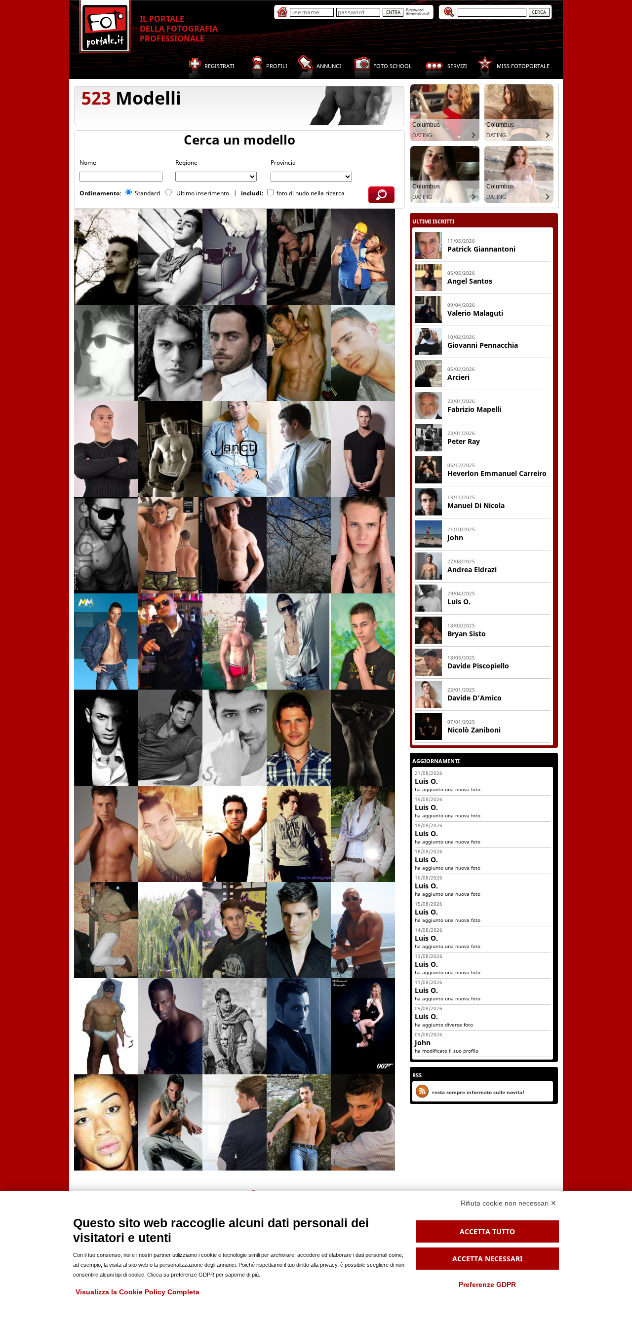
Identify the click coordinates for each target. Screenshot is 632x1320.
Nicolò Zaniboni (474, 729)
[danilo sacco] (299, 449)
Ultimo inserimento (203, 193)
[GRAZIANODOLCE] (299, 1026)
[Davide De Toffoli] (170, 257)
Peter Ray (463, 441)
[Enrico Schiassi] (106, 257)
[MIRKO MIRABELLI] (106, 641)
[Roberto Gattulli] (234, 545)
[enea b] (234, 353)
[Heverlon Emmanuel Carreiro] (428, 481)
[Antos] (299, 545)
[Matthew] (299, 738)
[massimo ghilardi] (299, 1122)
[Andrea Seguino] (170, 834)
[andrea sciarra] (106, 1026)
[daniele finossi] (106, 930)
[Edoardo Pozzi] (170, 1122)
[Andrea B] (170, 449)
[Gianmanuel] (363, 641)
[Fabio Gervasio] (170, 353)
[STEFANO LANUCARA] (234, 449)
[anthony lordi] (299, 257)
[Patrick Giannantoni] (428, 257)
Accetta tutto (487, 1231)
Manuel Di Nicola (476, 505)
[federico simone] (170, 738)
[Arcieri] (428, 385)
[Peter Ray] (428, 449)
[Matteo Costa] (234, 641)
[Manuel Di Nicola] (428, 513)
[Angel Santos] (428, 289)
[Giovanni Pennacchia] (428, 353)
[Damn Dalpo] (234, 257)
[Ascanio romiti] (299, 353)
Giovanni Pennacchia (482, 345)
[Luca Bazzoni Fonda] (299, 930)
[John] (428, 545)
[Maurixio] (363, 930)
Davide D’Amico (474, 697)
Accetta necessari (487, 1258)
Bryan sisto (466, 633)
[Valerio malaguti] (428, 321)
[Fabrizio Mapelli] (428, 417)
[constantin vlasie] (106, 834)
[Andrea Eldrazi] (428, 577)
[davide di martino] (363, 1026)
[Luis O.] (428, 609)
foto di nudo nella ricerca (310, 193)
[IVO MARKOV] (106, 449)
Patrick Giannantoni (481, 249)
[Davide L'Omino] (363, 257)
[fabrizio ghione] (106, 353)
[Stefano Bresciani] (363, 353)
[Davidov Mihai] (363, 545)
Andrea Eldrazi (472, 569)
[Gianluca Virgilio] (299, 834)
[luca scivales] (363, 738)
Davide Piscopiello (478, 665)
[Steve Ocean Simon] (363, 449)
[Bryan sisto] (428, 641)
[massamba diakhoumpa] (170, 1026)
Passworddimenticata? (418, 11)
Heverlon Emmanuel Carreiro (497, 473)
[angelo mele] (234, 1122)
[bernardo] (299, 641)
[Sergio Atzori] (106, 545)
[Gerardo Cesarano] (363, 834)
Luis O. (459, 601)
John (455, 537)
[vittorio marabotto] (363, 1122)
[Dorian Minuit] (106, 1122)
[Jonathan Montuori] (234, 1026)
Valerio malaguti (475, 313)
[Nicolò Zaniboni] (428, 737)
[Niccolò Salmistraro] (170, 930)
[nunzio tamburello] (234, 930)
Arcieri (458, 377)
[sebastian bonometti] (170, 545)
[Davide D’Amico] (428, 705)
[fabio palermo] (234, 738)
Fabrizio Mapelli (474, 409)
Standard (148, 193)
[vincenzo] (106, 738)
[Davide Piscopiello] (428, 673)
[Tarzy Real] (170, 641)
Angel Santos (469, 281)
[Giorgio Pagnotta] (234, 834)
